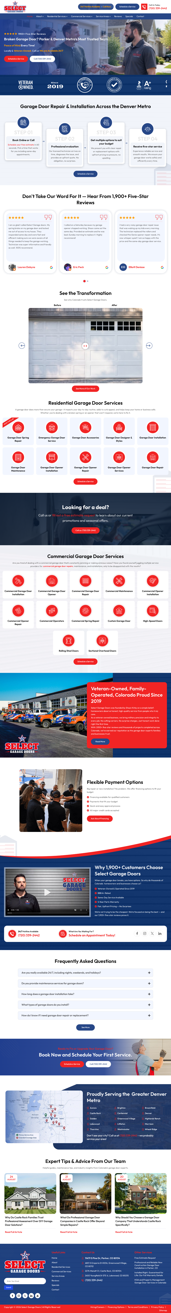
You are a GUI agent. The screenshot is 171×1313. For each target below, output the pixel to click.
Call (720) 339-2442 (98, 1064)
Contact (140, 16)
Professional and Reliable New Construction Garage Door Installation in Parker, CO (148, 1265)
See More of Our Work (85, 388)
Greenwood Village (126, 1118)
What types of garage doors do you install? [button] (45, 1005)
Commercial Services (81, 16)
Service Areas (102, 16)
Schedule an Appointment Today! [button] (92, 935)
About (39, 16)
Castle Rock (95, 1113)
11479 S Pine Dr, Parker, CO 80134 (102, 1258)
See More (86, 1027)
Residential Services (56, 16)
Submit (8, 1287)
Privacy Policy (157, 1307)
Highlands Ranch (152, 1118)
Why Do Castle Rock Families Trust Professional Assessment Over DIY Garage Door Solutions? (28, 1221)
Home (30, 16)
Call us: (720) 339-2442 (85, 530)
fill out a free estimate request (73, 515)
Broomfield (150, 1108)
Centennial (122, 1113)
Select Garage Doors (31, 1307)
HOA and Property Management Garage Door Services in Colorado (150, 1281)
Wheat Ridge (151, 1129)
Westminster (123, 1129)
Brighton (121, 1108)
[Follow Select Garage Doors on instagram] (18, 1295)
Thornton (94, 1129)
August (11, 1178)
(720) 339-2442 (158, 8)
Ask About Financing (100, 818)
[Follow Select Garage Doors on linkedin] (31, 1295)
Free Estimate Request (145, 1258)
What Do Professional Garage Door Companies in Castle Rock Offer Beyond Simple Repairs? (82, 1221)
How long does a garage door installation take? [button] (48, 994)
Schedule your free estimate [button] (21, 144)
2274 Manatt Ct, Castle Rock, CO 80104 (103, 1271)
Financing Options (116, 1307)
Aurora (93, 1108)
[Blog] (30, 1193)
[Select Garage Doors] (15, 6)
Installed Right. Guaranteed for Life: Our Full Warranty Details (148, 1274)
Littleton (121, 1124)
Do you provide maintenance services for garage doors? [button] (53, 983)
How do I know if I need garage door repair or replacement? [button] (55, 1015)
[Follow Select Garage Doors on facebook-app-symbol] (12, 1295)
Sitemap (163, 1310)
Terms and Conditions (138, 1307)
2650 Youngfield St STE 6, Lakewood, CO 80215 (107, 1275)
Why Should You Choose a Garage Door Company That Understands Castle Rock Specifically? (138, 1221)
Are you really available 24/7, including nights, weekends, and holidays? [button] (61, 972)
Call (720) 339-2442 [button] (42, 59)
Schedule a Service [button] (127, 6)
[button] (83, 281)
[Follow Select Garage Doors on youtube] (37, 1295)
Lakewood (95, 1124)
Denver (148, 1113)
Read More (100, 741)
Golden (93, 1118)
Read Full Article (13, 1232)
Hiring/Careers (97, 1307)
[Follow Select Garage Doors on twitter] (25, 1295)
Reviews (118, 16)
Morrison (149, 1124)
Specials (129, 16)
